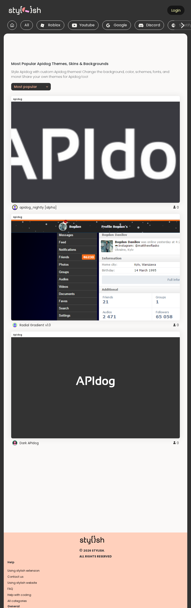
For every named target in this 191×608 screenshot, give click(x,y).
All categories (17, 601)
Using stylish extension (23, 571)
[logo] (29, 10)
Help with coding (19, 595)
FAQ (10, 589)
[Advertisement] (95, 44)
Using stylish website (22, 583)
